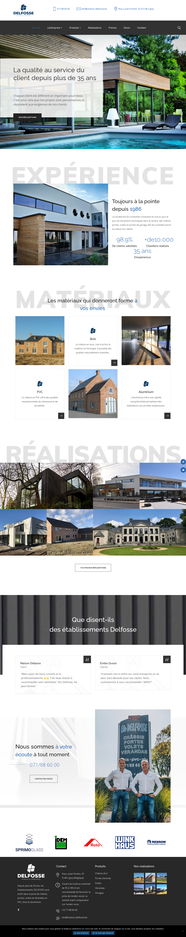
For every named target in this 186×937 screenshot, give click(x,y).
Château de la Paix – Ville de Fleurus (126, 516)
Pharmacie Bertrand (113, 469)
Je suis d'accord (81, 933)
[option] (53, 677)
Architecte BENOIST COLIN (20, 518)
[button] (93, 568)
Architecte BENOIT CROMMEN (66, 518)
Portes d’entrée (103, 878)
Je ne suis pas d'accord (102, 933)
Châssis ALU (101, 873)
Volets (98, 883)
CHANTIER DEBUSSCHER (25, 469)
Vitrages (99, 892)
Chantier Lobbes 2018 (161, 469)
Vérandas (100, 888)
